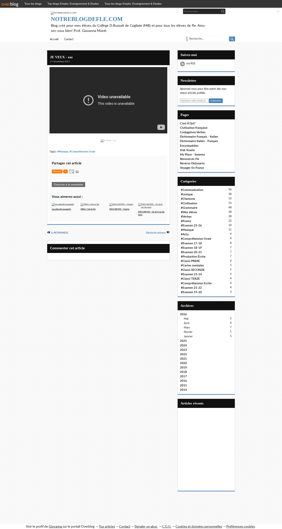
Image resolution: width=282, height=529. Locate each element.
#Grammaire (189, 207)
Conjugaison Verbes (192, 132)
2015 (183, 385)
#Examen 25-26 (191, 225)
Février (188, 332)
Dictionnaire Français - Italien (199, 136)
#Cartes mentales (192, 265)
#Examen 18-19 (191, 247)
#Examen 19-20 (191, 292)
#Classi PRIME (190, 261)
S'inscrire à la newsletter (68, 184)
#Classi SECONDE (193, 270)
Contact (68, 39)
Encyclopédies (189, 145)
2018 (183, 372)
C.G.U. (166, 526)
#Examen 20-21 (191, 252)
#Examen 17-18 (191, 243)
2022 (183, 354)
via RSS (190, 63)
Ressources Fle (189, 159)
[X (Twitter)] (169, 11)
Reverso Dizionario (192, 163)
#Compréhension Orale (82, 152)
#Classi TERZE (190, 278)
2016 (183, 380)
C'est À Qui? (187, 123)
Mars (187, 327)
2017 (183, 376)
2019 (183, 367)
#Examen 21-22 (191, 287)
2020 (183, 363)
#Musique (62, 152)
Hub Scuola (187, 150)
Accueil (54, 39)
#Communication (192, 190)
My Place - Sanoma (192, 154)
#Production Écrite (193, 256)
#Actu (185, 234)
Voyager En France (192, 167)
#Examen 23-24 (191, 274)
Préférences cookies (240, 526)
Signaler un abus (146, 526)
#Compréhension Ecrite (196, 283)
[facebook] (163, 11)
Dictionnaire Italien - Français (199, 141)
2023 (183, 350)
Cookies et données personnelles (199, 526)
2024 (183, 345)
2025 (183, 340)
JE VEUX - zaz (61, 57)
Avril (187, 323)
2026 (183, 314)
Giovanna (56, 526)
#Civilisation (189, 203)
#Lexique (187, 194)
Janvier (188, 336)
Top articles (107, 526)
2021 (183, 358)
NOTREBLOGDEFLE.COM (87, 19)
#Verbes (186, 216)
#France (186, 221)
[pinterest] (176, 11)
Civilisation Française (193, 127)
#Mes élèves (189, 212)
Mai (186, 318)
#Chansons (188, 198)
